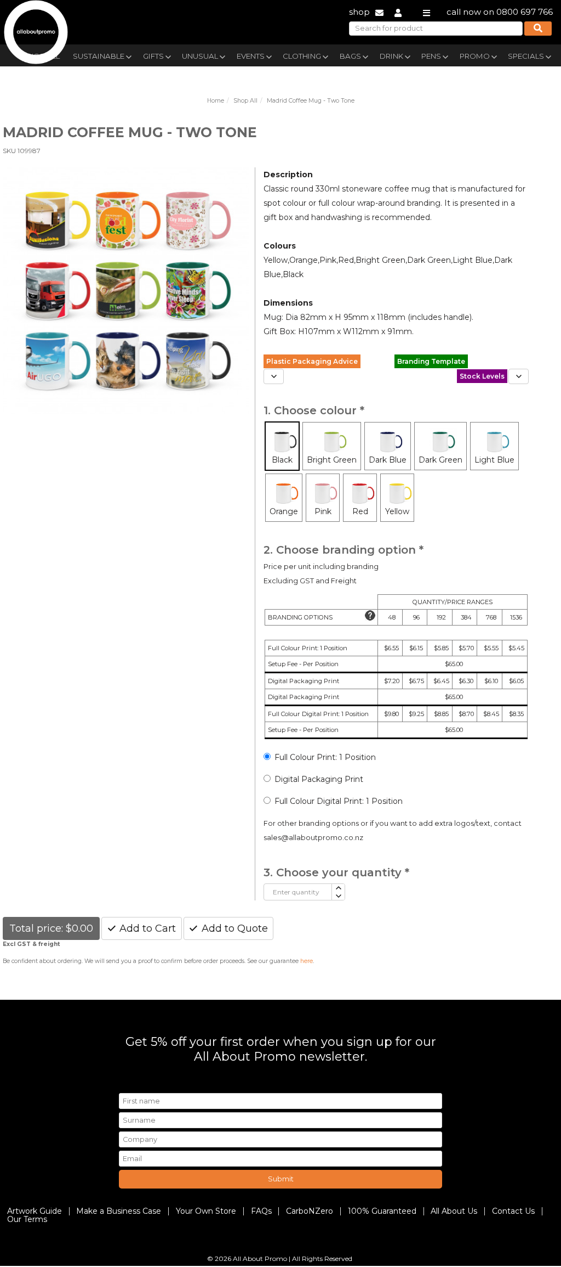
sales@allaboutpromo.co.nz (313, 838)
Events (251, 56)
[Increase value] (337, 888)
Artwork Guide (34, 1211)
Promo (475, 56)
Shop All (245, 100)
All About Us (454, 1211)
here (306, 961)
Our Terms (27, 1219)
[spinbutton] (297, 892)
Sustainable (98, 56)
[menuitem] (101, 55)
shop (359, 12)
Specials (526, 56)
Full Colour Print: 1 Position (325, 757)
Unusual (200, 56)
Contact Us (513, 1211)
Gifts (153, 56)
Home (215, 100)
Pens (431, 56)
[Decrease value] (337, 896)
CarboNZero (309, 1211)
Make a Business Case (118, 1211)
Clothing (302, 56)
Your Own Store (206, 1211)
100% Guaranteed (382, 1211)
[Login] (398, 12)
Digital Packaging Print (318, 779)
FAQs (261, 1211)
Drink (391, 56)
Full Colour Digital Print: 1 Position (338, 801)
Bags (350, 56)
